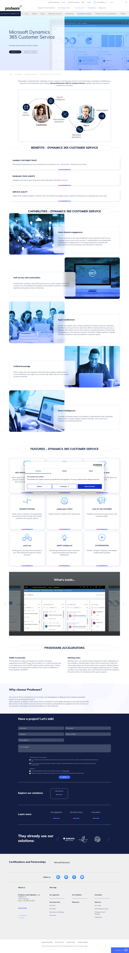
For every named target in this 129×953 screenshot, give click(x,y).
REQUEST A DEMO (30, 52)
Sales (43, 14)
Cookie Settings (83, 942)
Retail (34, 14)
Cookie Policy (71, 942)
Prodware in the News (73, 2)
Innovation (92, 8)
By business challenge (57, 912)
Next (123, 604)
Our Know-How (64, 8)
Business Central (55, 14)
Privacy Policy (66, 771)
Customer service (84, 14)
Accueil (11, 74)
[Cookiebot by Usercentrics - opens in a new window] (94, 465)
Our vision (98, 905)
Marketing (70, 14)
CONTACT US (15, 52)
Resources (75, 902)
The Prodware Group (101, 909)
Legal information (47, 942)
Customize (63, 486)
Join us (63, 2)
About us (98, 902)
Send (64, 777)
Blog (83, 2)
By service (53, 915)
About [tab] (91, 471)
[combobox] (118, 2)
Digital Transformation (46, 8)
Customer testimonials (53, 2)
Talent (123, 14)
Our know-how (55, 902)
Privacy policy (70, 946)
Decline (39, 486)
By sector (53, 905)
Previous (5, 604)
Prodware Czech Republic (100, 913)
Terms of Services (80, 946)
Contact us (23, 915)
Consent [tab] (38, 471)
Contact (89, 2)
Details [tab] (64, 471)
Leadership (98, 917)
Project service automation (106, 14)
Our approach (54, 895)
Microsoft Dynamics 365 (31, 74)
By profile (53, 909)
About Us (102, 8)
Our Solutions (80, 8)
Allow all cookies (90, 486)
